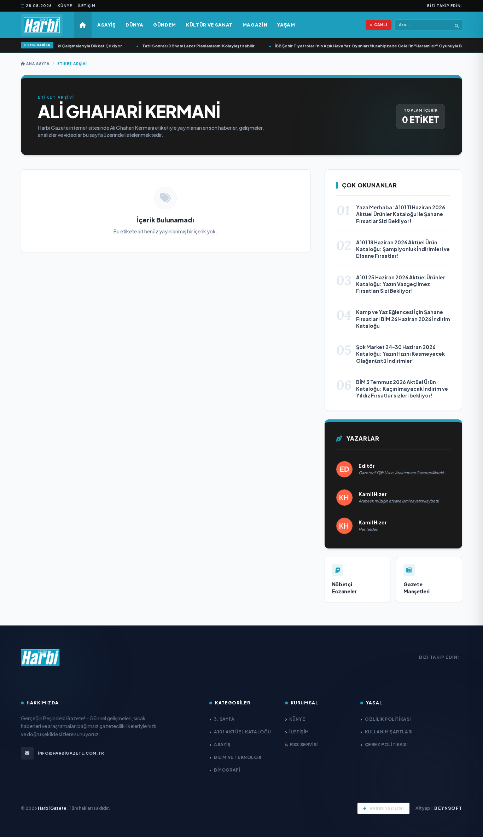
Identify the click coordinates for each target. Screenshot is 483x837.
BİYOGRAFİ (227, 770)
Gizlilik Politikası (388, 719)
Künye (65, 6)
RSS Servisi (304, 744)
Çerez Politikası (386, 744)
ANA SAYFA (37, 64)
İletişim (86, 6)
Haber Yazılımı (386, 808)
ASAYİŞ (222, 744)
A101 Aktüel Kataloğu (242, 731)
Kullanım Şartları (389, 731)
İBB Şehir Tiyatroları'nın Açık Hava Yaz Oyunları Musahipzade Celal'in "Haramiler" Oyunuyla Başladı (368, 45)
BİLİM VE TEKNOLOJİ (237, 757)
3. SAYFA (224, 719)
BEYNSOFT (448, 808)
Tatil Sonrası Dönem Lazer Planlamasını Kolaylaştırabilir (192, 45)
